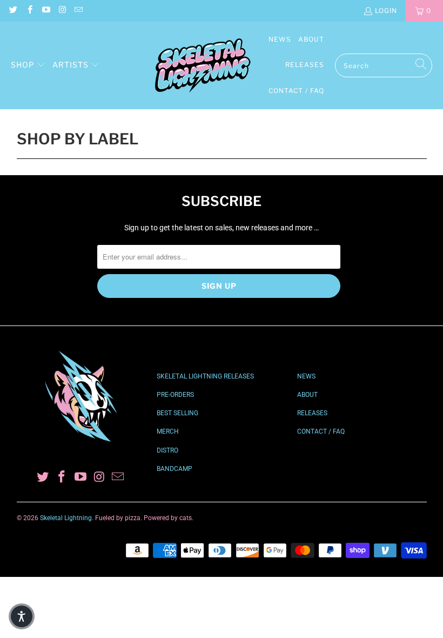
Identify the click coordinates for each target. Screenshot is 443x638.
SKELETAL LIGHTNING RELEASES (205, 376)
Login (386, 10)
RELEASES (312, 413)
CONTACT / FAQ (321, 431)
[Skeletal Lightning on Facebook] (28, 10)
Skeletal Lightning (66, 518)
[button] (28, 65)
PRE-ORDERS (175, 394)
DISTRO (167, 450)
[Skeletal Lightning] (203, 65)
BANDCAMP (174, 469)
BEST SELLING (177, 413)
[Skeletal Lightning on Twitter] (12, 10)
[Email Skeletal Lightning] (78, 10)
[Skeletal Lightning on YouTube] (45, 10)
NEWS (306, 376)
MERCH (168, 431)
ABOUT (307, 394)
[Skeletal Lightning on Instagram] (61, 10)
